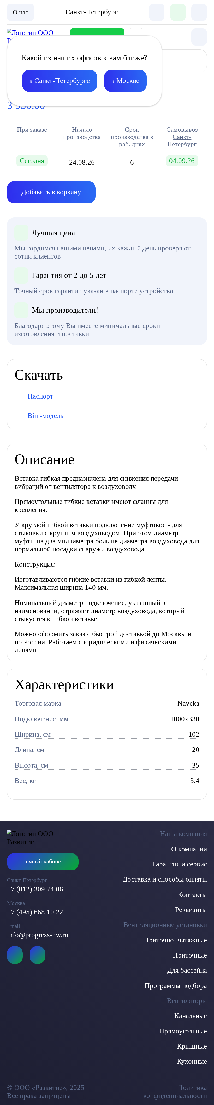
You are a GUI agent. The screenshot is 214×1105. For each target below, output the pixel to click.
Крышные (192, 1046)
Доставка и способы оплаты (165, 879)
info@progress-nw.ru (37, 935)
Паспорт (40, 396)
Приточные (190, 955)
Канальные (190, 1016)
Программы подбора (176, 986)
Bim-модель (45, 416)
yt (14, 955)
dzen (37, 955)
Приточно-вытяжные (175, 940)
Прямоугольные (183, 1031)
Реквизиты (191, 910)
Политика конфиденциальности (175, 1092)
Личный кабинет (42, 861)
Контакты (192, 894)
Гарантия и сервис (179, 864)
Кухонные (192, 1061)
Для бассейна (187, 970)
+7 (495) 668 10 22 (35, 912)
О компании (189, 849)
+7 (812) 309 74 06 (35, 889)
